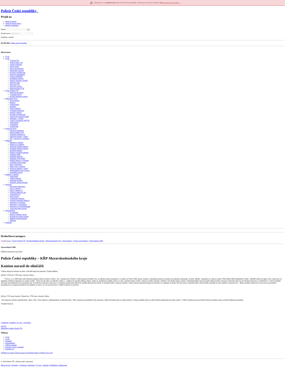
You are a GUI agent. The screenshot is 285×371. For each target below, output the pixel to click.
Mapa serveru (16, 43)
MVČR (3, 326)
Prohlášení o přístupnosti (58, 365)
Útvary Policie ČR (18, 241)
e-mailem (12, 323)
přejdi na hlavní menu (13, 23)
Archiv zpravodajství (80, 241)
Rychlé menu (5, 33)
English (24, 43)
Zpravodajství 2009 (96, 241)
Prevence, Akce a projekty (14, 347)
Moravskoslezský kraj (53, 241)
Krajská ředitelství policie (35, 241)
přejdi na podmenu (11, 25)
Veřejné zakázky (11, 345)
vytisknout (4, 323)
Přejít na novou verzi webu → (170, 3)
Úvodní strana (6, 241)
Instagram (31, 365)
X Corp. (19, 323)
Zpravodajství (67, 241)
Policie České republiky (19, 11)
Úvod (7, 337)
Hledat (3, 29)
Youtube (46, 365)
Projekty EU (9, 349)
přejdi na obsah (10, 21)
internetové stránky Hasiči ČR (11, 328)
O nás (7, 339)
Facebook (27, 323)
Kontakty (8, 341)
